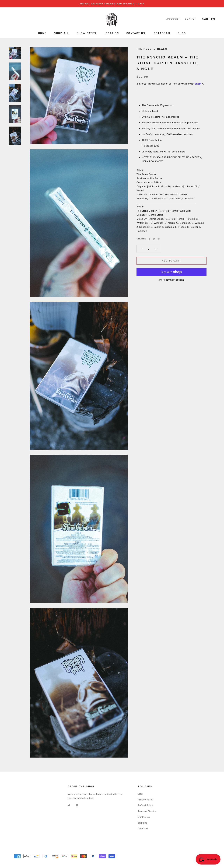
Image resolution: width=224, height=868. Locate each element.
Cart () (208, 19)
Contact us (144, 816)
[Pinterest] (159, 239)
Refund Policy (145, 805)
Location (111, 33)
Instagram (161, 33)
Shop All (61, 33)
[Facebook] (149, 239)
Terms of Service (147, 811)
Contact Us (135, 33)
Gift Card (143, 828)
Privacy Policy (145, 799)
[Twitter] (154, 239)
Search (191, 19)
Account (173, 19)
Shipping (142, 822)
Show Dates (86, 33)
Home (42, 33)
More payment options (171, 279)
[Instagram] (77, 806)
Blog (182, 33)
